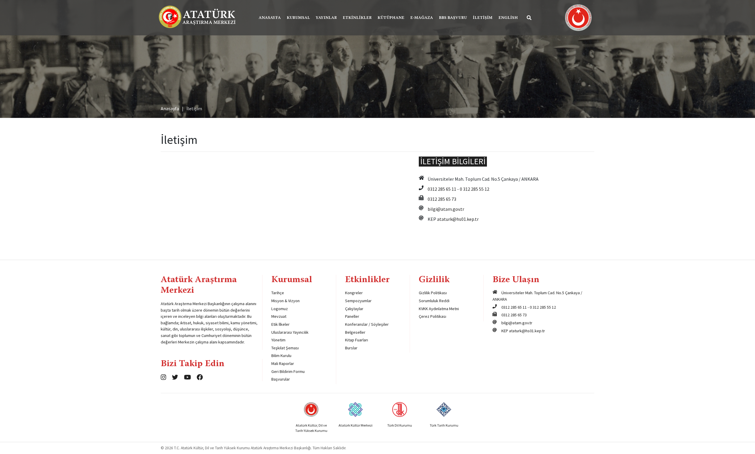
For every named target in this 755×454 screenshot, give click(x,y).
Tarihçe (277, 292)
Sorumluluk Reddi (434, 300)
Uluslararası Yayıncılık (289, 332)
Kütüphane (391, 18)
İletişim (483, 18)
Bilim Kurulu (281, 355)
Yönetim (278, 340)
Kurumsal (298, 18)
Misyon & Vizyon (285, 300)
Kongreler (354, 292)
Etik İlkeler (280, 324)
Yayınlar (326, 18)
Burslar (351, 348)
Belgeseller (355, 332)
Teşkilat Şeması (285, 348)
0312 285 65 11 (442, 189)
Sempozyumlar (358, 300)
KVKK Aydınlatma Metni (439, 308)
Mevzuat (278, 316)
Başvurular (280, 379)
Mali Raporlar (282, 363)
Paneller (352, 316)
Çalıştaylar (354, 308)
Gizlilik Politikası (433, 292)
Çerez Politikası (432, 316)
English (508, 18)
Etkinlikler (357, 18)
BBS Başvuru (453, 18)
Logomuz (279, 308)
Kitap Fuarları (356, 340)
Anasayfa (270, 18)
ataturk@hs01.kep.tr (458, 219)
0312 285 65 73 (442, 199)
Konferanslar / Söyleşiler (367, 324)
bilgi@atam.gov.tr (446, 209)
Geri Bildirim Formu (288, 371)
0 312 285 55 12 (474, 189)
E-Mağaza (421, 18)
